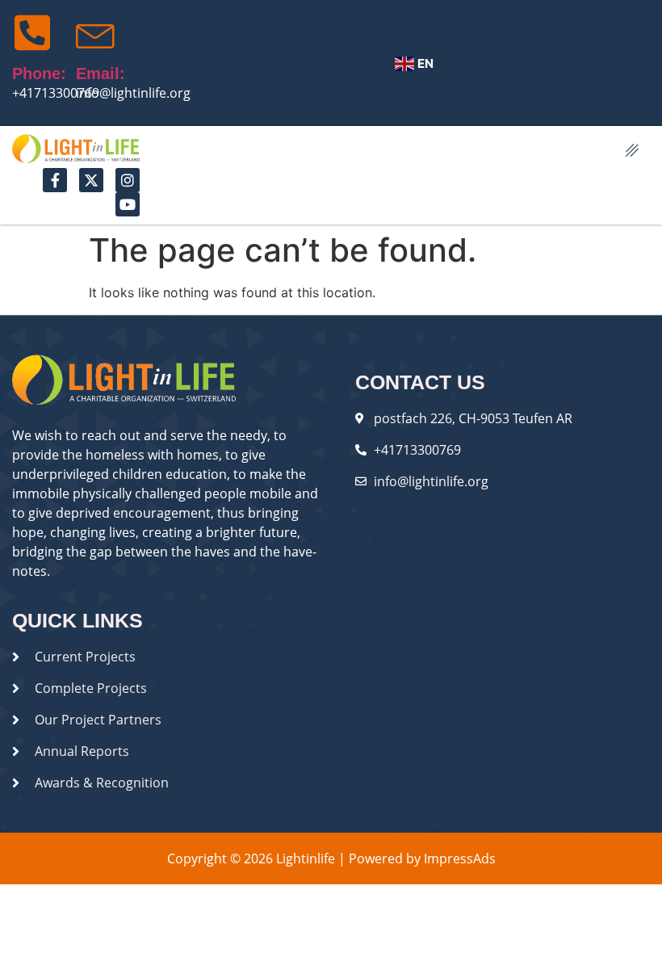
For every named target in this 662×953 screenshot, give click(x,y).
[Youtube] (127, 204)
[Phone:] (32, 32)
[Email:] (96, 32)
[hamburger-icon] (632, 151)
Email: (100, 73)
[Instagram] (127, 180)
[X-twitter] (91, 180)
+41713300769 (55, 93)
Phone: (39, 73)
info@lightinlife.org (133, 93)
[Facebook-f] (55, 180)
